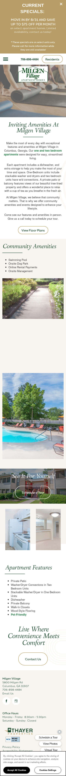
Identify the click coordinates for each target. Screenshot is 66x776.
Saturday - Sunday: (14, 720)
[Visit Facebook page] (6, 701)
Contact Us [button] (33, 659)
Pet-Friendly (18, 614)
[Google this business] (16, 701)
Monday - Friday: (12, 717)
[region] (33, 763)
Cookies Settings (47, 770)
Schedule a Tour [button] (33, 492)
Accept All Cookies (16, 770)
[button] (61, 4)
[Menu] (5, 59)
